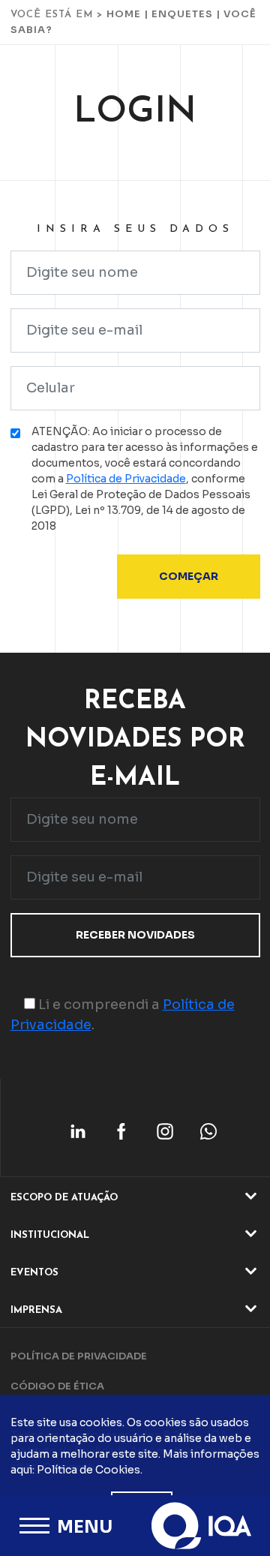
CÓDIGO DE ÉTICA (57, 1386)
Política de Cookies (88, 1469)
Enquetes (182, 14)
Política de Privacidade (126, 478)
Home (123, 14)
